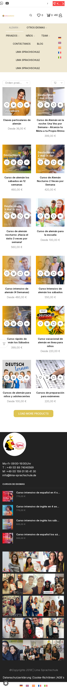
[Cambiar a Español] (33, 685)
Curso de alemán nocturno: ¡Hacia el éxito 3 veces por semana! (16, 237)
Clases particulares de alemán (17, 122)
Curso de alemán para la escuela (50, 233)
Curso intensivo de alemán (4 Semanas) (17, 290)
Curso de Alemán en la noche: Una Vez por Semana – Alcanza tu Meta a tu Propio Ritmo (50, 125)
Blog (40, 43)
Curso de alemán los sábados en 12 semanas (16, 181)
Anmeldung (47, 3)
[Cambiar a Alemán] (61, 38)
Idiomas (24, 76)
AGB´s (60, 677)
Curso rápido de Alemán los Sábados (16, 340)
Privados (11, 35)
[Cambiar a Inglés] (61, 43)
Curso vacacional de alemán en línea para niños (50, 342)
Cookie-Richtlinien (44, 677)
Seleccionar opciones (13, 105)
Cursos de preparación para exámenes (50, 394)
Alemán (13, 27)
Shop (14, 76)
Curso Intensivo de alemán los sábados (50, 290)
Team (44, 35)
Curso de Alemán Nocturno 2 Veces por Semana (50, 181)
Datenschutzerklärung (17, 677)
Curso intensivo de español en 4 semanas (38, 492)
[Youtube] (7, 3)
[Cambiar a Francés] (61, 52)
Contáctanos (22, 43)
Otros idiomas (36, 27)
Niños (29, 35)
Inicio (5, 76)
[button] (54, 3)
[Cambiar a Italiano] (61, 57)
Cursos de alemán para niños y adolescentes (17, 394)
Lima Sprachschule (28, 51)
